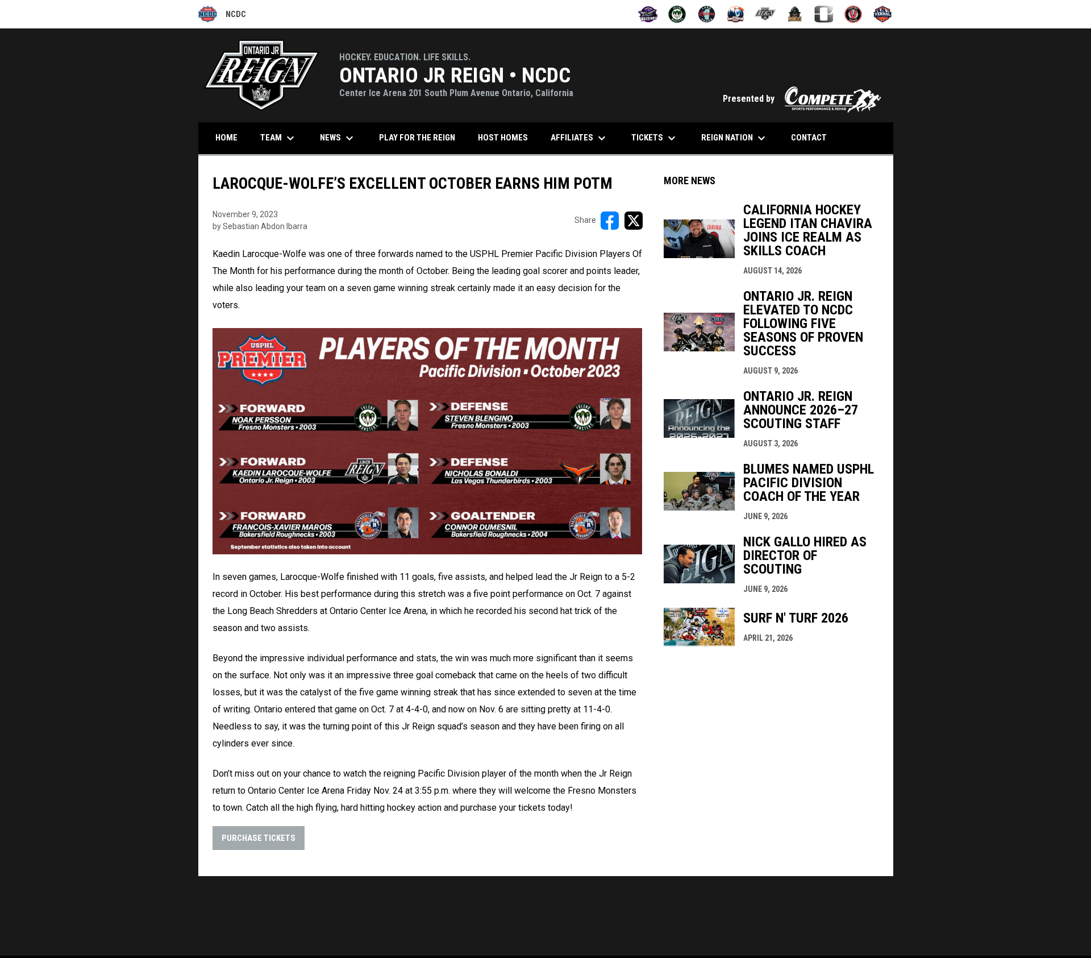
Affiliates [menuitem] (580, 138)
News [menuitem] (338, 138)
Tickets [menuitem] (654, 138)
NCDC (222, 16)
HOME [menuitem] (226, 137)
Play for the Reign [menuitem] (417, 137)
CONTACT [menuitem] (809, 137)
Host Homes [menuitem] (503, 137)
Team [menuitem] (278, 138)
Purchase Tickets (258, 838)
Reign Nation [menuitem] (734, 138)
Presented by (802, 98)
